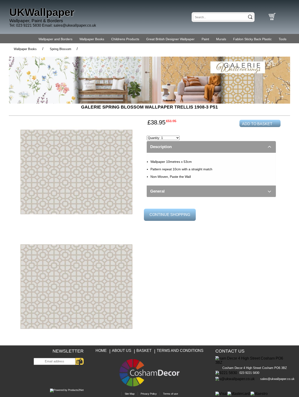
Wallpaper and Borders (55, 39)
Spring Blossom (60, 49)
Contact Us (230, 351)
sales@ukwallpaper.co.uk (74, 25)
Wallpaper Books (91, 39)
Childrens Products (125, 39)
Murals (221, 39)
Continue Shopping (170, 215)
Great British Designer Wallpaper (170, 39)
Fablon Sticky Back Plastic (252, 39)
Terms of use (170, 393)
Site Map (130, 393)
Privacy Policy (149, 393)
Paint (205, 39)
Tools (282, 39)
